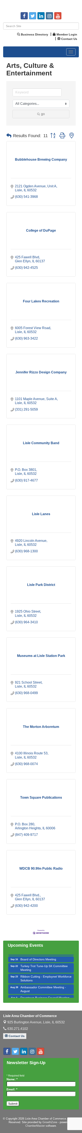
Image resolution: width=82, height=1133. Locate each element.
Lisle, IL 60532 (36, 1022)
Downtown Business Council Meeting (44, 994)
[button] (8, 135)
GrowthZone (49, 1122)
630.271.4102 (17, 1029)
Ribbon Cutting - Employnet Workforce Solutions (45, 975)
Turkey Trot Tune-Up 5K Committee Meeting (44, 964)
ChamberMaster (35, 1125)
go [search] (43, 114)
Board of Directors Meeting (38, 956)
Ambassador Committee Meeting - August (43, 986)
